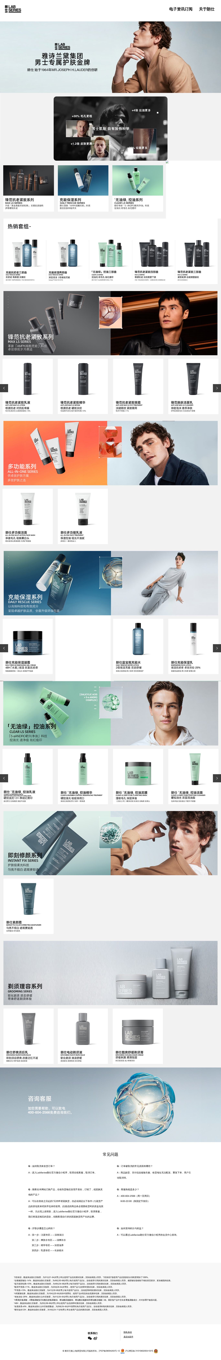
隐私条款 (128, 1332)
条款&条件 (128, 1337)
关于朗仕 (207, 9)
